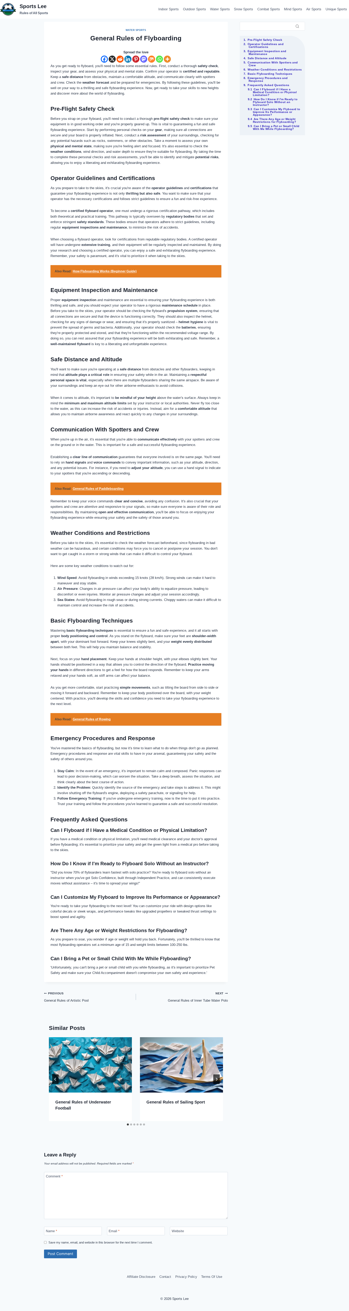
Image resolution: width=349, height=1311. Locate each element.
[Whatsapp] (159, 59)
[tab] (128, 1124)
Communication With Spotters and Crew (273, 64)
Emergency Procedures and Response (268, 79)
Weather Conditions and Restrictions (275, 69)
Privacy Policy (186, 1277)
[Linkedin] (127, 59)
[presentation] (90, 1065)
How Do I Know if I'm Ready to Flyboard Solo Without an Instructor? (275, 102)
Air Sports (313, 9)
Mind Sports (293, 9)
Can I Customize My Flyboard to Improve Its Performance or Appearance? (276, 111)
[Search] (297, 26)
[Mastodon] (143, 59)
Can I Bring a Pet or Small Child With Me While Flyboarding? (276, 127)
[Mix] (151, 59)
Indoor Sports (168, 9)
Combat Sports (268, 9)
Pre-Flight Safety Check (265, 39)
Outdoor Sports (194, 9)
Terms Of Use (211, 1277)
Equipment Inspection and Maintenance (267, 53)
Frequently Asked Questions (268, 85)
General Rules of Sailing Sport (175, 1102)
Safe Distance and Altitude (267, 58)
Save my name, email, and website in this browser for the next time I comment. (100, 1242)
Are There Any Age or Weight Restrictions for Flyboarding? (274, 120)
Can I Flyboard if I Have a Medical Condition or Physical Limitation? (275, 92)
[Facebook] (104, 59)
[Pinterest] (135, 59)
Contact (165, 1277)
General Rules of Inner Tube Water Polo (198, 997)
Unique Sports (336, 9)
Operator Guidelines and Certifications (266, 45)
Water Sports (220, 9)
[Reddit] (120, 59)
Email (114, 1231)
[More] (167, 59)
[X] (112, 59)
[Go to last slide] (55, 1079)
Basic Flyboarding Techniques (270, 73)
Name (51, 1231)
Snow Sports (243, 9)
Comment (54, 1176)
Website (178, 1231)
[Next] (216, 1079)
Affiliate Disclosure (141, 1277)
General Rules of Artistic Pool (66, 997)
